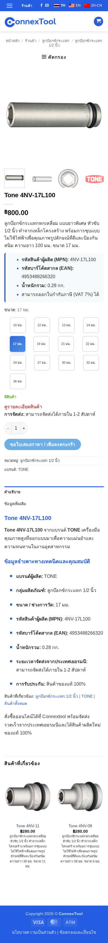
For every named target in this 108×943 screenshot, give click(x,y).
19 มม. (41, 344)
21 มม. (66, 344)
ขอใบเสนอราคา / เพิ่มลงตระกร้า (42, 444)
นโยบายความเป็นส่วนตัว (34, 932)
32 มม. (91, 362)
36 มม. (17, 381)
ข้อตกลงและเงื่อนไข (78, 932)
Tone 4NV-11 (27, 826)
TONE (23, 469)
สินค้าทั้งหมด (15, 703)
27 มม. (42, 362)
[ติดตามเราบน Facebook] (41, 5)
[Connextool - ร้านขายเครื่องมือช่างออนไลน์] (30, 21)
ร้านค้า (30, 41)
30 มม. (66, 362)
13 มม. (66, 325)
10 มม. (17, 325)
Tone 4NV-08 (80, 826)
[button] (9, 5)
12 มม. (42, 325)
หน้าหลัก (13, 41)
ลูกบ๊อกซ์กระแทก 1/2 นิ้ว (40, 460)
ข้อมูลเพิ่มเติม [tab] (15, 504)
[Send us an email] (47, 5)
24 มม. (17, 362)
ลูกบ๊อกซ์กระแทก (55, 41)
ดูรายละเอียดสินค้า (23, 406)
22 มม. (90, 344)
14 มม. (91, 325)
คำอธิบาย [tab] (12, 492)
